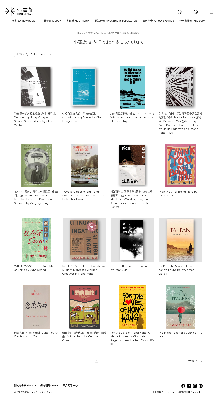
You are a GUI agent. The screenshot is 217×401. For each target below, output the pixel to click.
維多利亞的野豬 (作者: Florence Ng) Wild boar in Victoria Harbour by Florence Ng (132, 117)
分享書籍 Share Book (192, 20)
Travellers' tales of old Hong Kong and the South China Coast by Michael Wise (83, 195)
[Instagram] (195, 386)
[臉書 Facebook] (183, 386)
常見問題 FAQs (70, 385)
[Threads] (189, 386)
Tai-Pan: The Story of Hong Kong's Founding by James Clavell (176, 269)
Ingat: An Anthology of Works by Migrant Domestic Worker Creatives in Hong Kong (83, 269)
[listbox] (41, 54)
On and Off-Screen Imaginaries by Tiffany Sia (130, 267)
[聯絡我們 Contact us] (201, 386)
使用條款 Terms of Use (163, 392)
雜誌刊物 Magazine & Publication (116, 20)
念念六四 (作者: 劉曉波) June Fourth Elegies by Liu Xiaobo (36, 334)
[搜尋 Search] (180, 12)
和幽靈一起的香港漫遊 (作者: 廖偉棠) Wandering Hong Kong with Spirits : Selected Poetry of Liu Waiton (35, 119)
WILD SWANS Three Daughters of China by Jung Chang (35, 267)
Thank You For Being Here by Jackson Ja (178, 193)
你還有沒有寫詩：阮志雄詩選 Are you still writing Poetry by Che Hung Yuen (82, 117)
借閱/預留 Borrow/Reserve (36, 87)
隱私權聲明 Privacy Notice (190, 392)
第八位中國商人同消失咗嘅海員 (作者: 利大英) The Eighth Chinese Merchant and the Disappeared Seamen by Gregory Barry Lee (36, 197)
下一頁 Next (193, 360)
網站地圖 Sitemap (49, 385)
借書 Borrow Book (23, 20)
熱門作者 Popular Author (158, 20)
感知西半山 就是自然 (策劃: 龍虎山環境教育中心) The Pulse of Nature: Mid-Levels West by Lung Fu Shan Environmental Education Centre (131, 199)
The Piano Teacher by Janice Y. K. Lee (180, 334)
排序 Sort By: (22, 54)
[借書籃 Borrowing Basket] (211, 12)
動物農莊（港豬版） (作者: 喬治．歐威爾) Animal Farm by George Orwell (84, 336)
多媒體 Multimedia (77, 20)
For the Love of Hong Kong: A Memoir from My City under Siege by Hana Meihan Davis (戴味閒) (132, 338)
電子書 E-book (52, 20)
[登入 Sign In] (195, 12)
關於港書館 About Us (25, 385)
